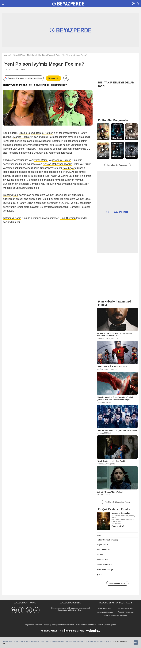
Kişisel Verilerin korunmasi (86, 625)
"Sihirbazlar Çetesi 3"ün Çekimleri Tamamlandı (117, 430)
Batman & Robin (12, 218)
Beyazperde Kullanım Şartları (63, 625)
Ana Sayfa (7, 55)
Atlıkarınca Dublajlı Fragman (103, 156)
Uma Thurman (68, 218)
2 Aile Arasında (103, 550)
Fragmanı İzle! (118, 526)
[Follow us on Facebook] (21, 610)
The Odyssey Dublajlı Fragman (132, 156)
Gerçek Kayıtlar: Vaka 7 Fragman (118, 156)
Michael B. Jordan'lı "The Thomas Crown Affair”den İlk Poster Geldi (114, 334)
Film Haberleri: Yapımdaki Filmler (49, 55)
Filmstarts (122, 608)
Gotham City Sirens (14, 148)
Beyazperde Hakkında (33, 625)
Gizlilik (100, 625)
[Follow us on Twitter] (29, 610)
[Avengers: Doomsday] (103, 521)
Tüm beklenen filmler (117, 583)
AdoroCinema (124, 612)
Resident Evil (102, 560)
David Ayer (68, 168)
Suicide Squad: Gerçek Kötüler (36, 133)
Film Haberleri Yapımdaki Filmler (117, 502)
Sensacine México (112, 615)
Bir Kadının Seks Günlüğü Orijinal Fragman (132, 138)
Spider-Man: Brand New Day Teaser (103, 138)
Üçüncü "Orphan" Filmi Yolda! (110, 492)
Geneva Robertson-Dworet (57, 164)
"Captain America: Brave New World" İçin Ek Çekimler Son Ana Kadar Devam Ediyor (116, 398)
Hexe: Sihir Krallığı (105, 570)
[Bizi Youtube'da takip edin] (14, 610)
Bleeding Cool (10, 195)
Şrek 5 (99, 574)
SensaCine (102, 612)
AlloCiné (101, 608)
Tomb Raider (41, 160)
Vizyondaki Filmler (19, 55)
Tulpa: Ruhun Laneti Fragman (118, 138)
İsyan (99, 535)
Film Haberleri (31, 55)
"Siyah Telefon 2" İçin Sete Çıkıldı (111, 461)
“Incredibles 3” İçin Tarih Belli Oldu (112, 366)
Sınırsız (100, 555)
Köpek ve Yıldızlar (104, 565)
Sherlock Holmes (61, 160)
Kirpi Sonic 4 (102, 545)
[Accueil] (68, 3)
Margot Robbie (21, 137)
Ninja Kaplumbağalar (61, 183)
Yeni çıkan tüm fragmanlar (117, 165)
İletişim (46, 625)
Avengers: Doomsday (121, 513)
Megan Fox (9, 187)
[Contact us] (36, 610)
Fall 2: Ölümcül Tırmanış (107, 540)
